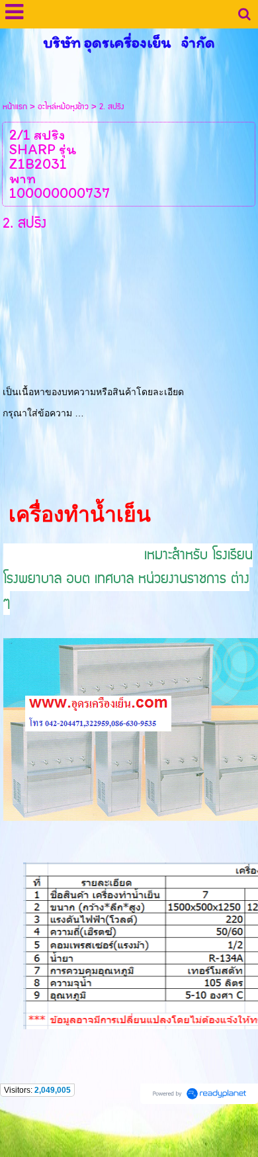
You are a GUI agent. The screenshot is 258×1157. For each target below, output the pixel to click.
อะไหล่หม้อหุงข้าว (63, 107)
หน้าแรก (15, 107)
